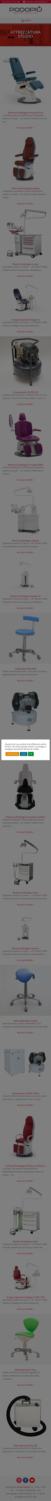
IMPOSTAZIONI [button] (12, 754)
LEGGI (23, 754)
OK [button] (31, 754)
